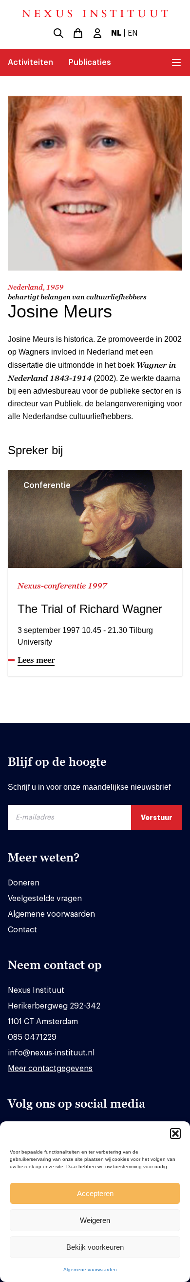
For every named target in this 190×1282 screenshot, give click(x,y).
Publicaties (90, 62)
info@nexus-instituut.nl (51, 1053)
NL (116, 33)
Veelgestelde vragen (45, 899)
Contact (22, 930)
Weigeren (95, 1220)
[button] (175, 1133)
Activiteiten (30, 62)
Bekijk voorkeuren (95, 1247)
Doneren (23, 883)
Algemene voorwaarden (90, 1269)
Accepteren (95, 1193)
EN (133, 33)
